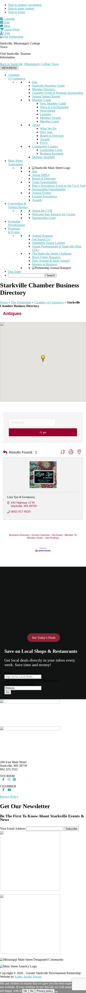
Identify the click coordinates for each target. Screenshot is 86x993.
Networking (47, 110)
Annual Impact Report (46, 96)
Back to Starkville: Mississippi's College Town (29, 64)
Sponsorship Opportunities (49, 189)
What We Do (48, 128)
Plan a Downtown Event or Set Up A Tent (58, 185)
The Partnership (21, 302)
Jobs (6, 22)
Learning (45, 114)
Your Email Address (12, 828)
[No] (56, 991)
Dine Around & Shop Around (51, 260)
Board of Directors (52, 135)
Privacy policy (45, 990)
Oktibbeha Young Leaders (48, 243)
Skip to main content (21, 8)
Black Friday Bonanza (46, 257)
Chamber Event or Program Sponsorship (57, 92)
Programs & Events (14, 230)
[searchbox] (26, 275)
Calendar (9, 18)
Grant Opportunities (44, 182)
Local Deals (12, 29)
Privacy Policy (9, 796)
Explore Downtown (44, 196)
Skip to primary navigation (25, 5)
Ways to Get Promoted (54, 107)
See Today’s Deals (43, 637)
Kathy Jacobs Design (28, 976)
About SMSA (41, 175)
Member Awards (50, 117)
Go (7, 692)
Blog (6, 26)
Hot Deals (57, 535)
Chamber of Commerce (16, 76)
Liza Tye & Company (21, 497)
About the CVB (42, 210)
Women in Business (44, 264)
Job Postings (52, 537)
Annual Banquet (42, 235)
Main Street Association (15, 162)
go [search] (44, 432)
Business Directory (19, 535)
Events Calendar (41, 535)
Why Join (46, 132)
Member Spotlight (43, 157)
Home (4, 302)
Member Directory (43, 89)
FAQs (44, 142)
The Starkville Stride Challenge (52, 253)
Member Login (49, 121)
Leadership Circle (51, 150)
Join (7, 33)
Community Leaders (45, 146)
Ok (25, 990)
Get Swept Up (41, 239)
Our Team (14, 271)
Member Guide (41, 100)
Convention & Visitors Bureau (18, 205)
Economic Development (16, 223)
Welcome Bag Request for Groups (53, 214)
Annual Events (41, 193)
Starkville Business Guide (48, 85)
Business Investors (51, 153)
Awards (45, 139)
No (31, 990)
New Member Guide (53, 103)
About (36, 125)
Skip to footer (16, 12)
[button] (43, 358)
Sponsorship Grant (44, 218)
